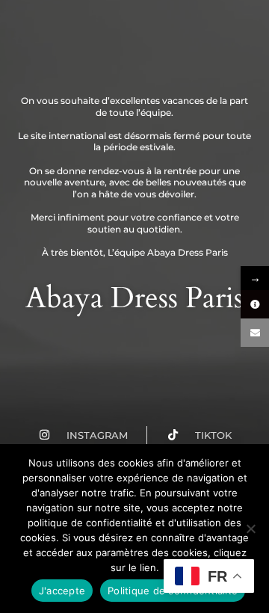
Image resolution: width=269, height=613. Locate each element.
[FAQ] (255, 304)
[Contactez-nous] (255, 332)
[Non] (250, 528)
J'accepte (62, 591)
